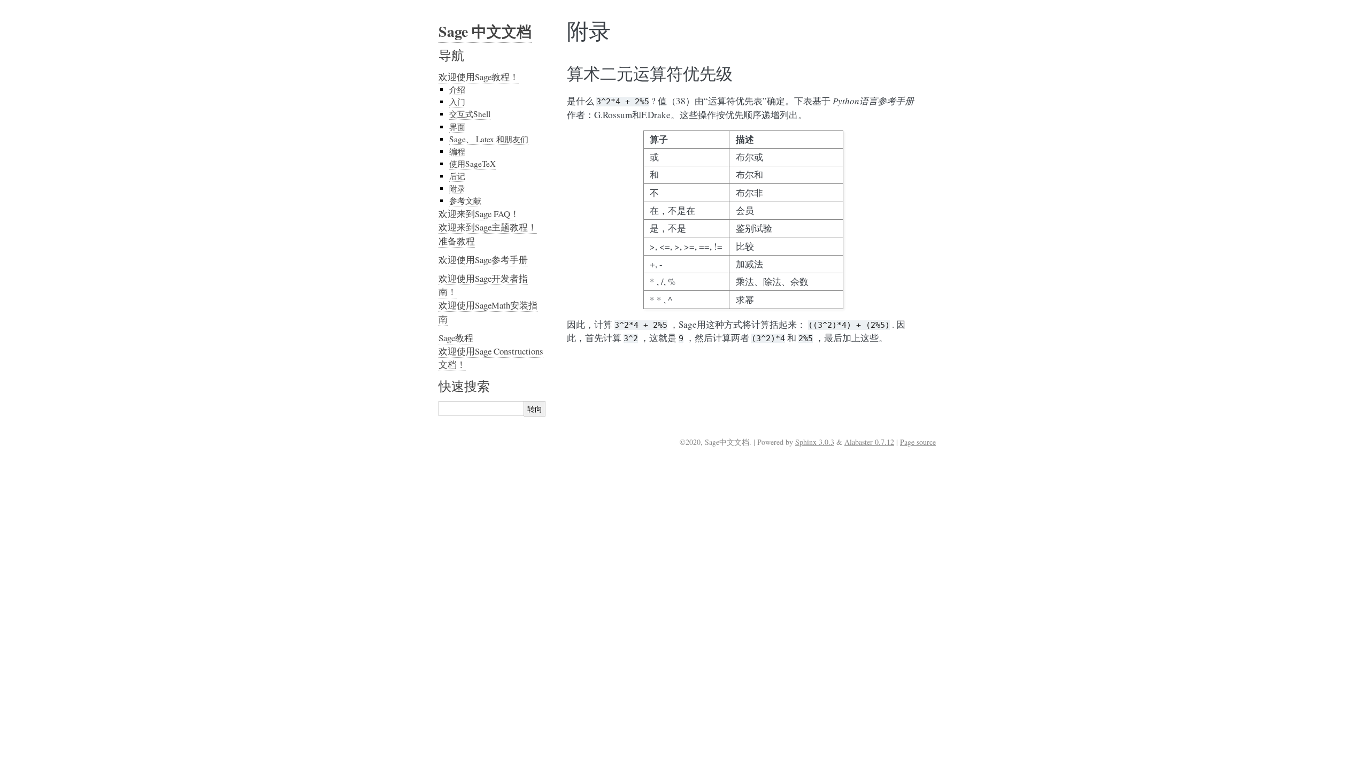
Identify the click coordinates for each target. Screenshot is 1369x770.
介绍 (457, 89)
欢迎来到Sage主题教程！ (488, 227)
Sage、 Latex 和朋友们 (488, 139)
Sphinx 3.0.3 (814, 442)
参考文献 (465, 200)
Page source (918, 442)
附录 (457, 188)
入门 (457, 101)
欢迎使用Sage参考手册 (483, 259)
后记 (457, 176)
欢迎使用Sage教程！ (479, 77)
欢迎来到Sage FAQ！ (479, 213)
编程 (457, 151)
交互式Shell (469, 114)
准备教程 (457, 241)
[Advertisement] (684, 538)
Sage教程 (456, 338)
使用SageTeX (472, 163)
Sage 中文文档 (485, 31)
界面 (457, 126)
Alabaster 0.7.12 (869, 442)
